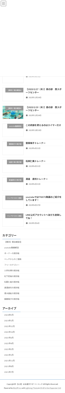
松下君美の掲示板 (11, 276)
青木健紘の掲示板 (11, 293)
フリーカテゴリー (11, 265)
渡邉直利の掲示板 (11, 287)
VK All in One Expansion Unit (50, 388)
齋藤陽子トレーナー (36, 143)
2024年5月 (9, 315)
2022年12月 (9, 326)
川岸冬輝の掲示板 (11, 270)
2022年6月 (9, 338)
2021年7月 (9, 372)
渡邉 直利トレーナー (37, 179)
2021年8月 (9, 366)
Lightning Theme (31, 388)
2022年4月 (9, 343)
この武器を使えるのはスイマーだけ (43, 125)
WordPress (17, 388)
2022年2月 (9, 349)
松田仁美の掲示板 (11, 282)
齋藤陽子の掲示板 (11, 299)
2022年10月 (9, 332)
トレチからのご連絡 (12, 259)
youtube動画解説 (11, 248)
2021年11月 (9, 360)
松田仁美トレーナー (36, 161)
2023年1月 (9, 320)
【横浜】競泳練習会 (12, 242)
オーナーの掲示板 (11, 253)
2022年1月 (9, 355)
